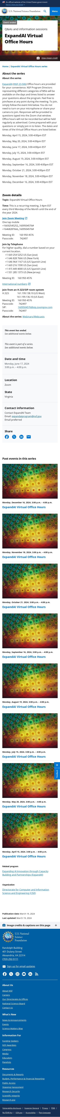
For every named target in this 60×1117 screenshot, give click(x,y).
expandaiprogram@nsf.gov (27, 416)
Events (5, 1024)
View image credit (50, 58)
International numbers (14, 284)
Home (5, 66)
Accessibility (31, 1112)
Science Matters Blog (12, 1028)
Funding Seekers (10, 1041)
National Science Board (13, 1003)
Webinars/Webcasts (34, 316)
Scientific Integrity (11, 1095)
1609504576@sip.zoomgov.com (35, 307)
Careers (6, 995)
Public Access (8, 1083)
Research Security (11, 1091)
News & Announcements (14, 1020)
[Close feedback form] (57, 765)
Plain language (45, 1112)
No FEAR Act (7, 1112)
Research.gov (8, 1100)
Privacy (45, 1108)
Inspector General (31, 1108)
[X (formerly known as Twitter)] (11, 974)
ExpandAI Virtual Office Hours (24, 507)
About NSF (7, 990)
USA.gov (19, 1112)
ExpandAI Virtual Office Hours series (29, 66)
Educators (7, 1057)
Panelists (6, 1062)
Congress (6, 1049)
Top (55, 902)
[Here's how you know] (30, 3)
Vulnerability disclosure (11, 1108)
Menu (55, 11)
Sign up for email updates (21, 966)
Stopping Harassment (12, 1087)
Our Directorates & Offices (15, 999)
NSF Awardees (9, 1045)
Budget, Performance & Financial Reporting (23, 1078)
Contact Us (7, 1007)
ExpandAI (7, 84)
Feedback (57, 774)
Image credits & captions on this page (28, 925)
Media (5, 1053)
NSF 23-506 (20, 84)
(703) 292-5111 (10, 959)
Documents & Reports (13, 1074)
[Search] (45, 11)
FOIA (53, 1108)
